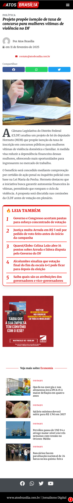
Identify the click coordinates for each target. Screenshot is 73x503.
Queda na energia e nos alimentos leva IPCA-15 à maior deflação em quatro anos (48, 391)
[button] (67, 5)
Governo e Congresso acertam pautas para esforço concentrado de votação (40, 220)
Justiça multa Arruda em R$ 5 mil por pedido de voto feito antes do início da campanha (40, 234)
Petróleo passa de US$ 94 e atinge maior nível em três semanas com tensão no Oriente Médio (49, 434)
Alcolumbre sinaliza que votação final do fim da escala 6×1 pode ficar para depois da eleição (39, 265)
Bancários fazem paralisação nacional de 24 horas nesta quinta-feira (49, 456)
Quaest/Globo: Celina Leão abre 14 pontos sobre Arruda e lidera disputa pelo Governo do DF (39, 249)
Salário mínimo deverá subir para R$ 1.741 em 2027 (49, 413)
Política (9, 15)
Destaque (38, 381)
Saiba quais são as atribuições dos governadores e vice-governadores (38, 279)
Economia (46, 368)
